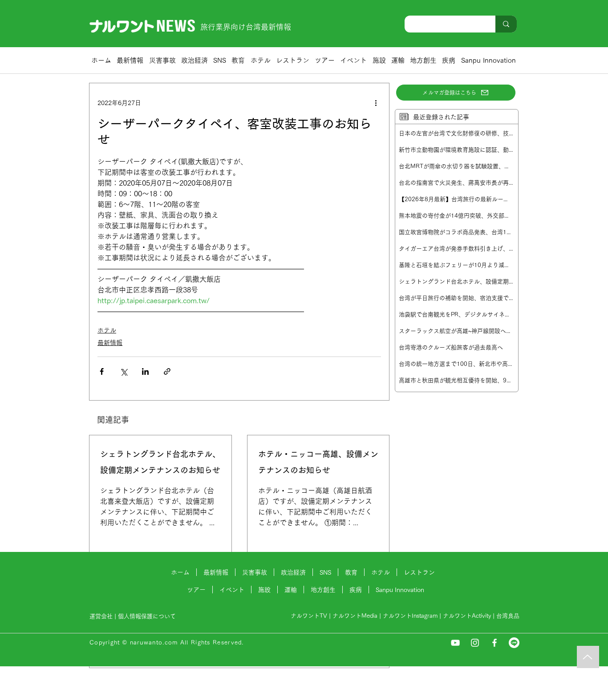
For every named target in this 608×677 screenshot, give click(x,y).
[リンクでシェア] (167, 371)
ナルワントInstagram (410, 616)
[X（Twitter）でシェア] (123, 371)
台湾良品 (507, 616)
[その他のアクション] (375, 102)
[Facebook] (494, 642)
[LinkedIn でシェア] (145, 371)
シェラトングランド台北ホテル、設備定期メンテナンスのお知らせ (160, 462)
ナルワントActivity (467, 616)
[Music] (588, 657)
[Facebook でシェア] (101, 371)
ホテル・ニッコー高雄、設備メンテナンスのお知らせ (318, 462)
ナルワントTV (309, 616)
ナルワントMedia (354, 616)
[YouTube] (455, 642)
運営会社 (101, 616)
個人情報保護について (148, 616)
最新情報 (109, 343)
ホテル (106, 330)
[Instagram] (475, 642)
